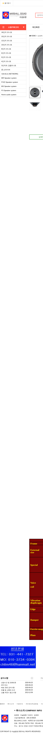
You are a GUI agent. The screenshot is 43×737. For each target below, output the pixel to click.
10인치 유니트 (6, 45)
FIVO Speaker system (9, 82)
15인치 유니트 (6, 36)
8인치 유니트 (6, 49)
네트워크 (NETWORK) (9, 74)
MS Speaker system (8, 86)
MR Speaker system (9, 78)
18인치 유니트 (6, 32)
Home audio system (8, 95)
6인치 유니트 (6, 53)
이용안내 (20, 704)
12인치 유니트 (6, 41)
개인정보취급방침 (32, 704)
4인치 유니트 (6, 61)
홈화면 (2, 704)
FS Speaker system (8, 90)
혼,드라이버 (5, 70)
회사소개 (11, 704)
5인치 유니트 (6, 57)
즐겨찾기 (8, 3)
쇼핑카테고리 (13, 27)
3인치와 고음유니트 (8, 65)
